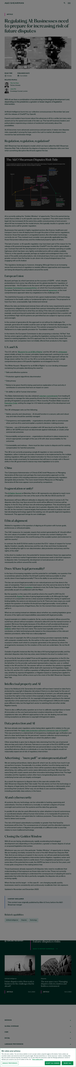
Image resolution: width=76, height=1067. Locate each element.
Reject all (67, 1063)
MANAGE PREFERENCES (10, 1063)
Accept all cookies (53, 1063)
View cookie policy (37, 1059)
